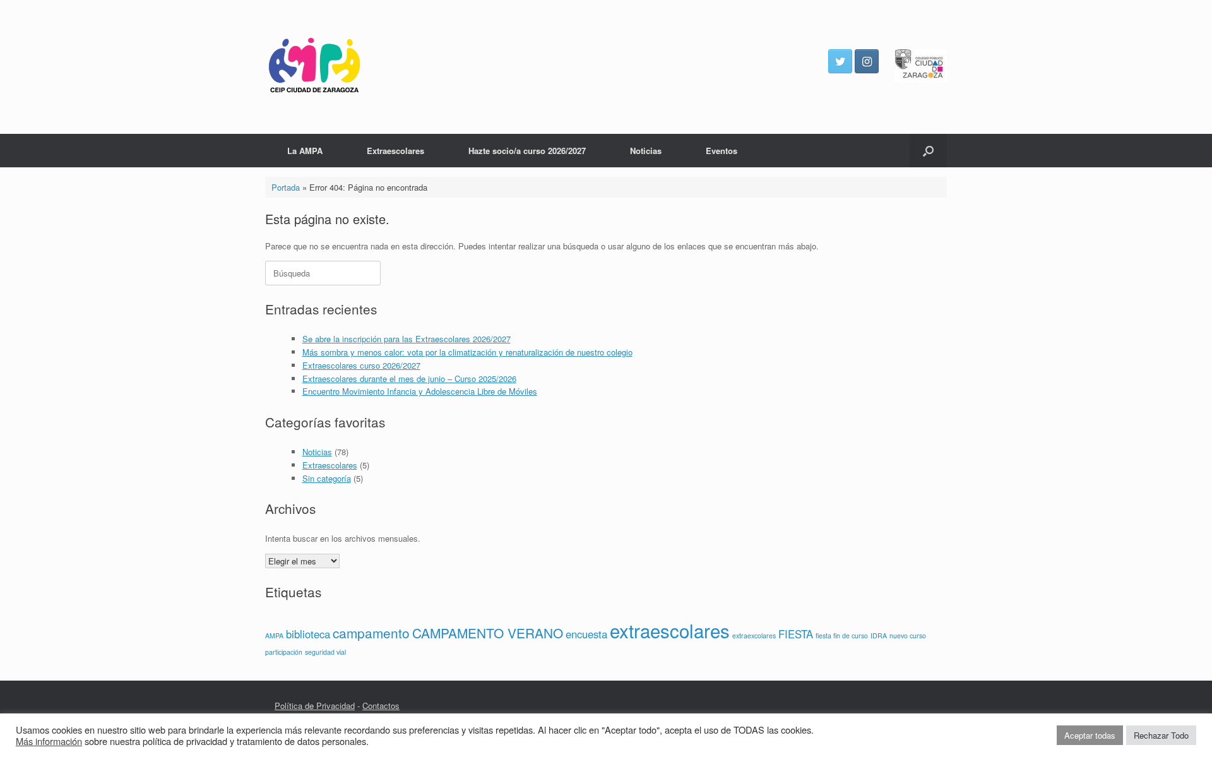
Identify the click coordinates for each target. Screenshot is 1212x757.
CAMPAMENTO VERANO (487, 632)
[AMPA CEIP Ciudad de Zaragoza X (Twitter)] (840, 61)
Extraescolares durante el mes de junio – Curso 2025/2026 (409, 378)
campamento (371, 632)
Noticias (646, 151)
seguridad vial (325, 652)
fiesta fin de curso (842, 635)
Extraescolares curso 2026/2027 (361, 365)
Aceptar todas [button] (1089, 735)
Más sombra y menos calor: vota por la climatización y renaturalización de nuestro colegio (467, 352)
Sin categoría (326, 478)
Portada (285, 187)
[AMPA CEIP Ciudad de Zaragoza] (315, 66)
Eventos (721, 151)
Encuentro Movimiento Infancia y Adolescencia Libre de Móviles (419, 391)
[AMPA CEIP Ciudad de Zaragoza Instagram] (867, 61)
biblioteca (308, 633)
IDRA (878, 635)
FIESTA (795, 633)
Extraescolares (395, 151)
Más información (49, 741)
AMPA (274, 635)
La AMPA (305, 151)
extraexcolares (754, 635)
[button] (928, 150)
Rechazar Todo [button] (1161, 735)
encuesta (586, 633)
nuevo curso (907, 635)
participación (283, 652)
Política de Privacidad (315, 706)
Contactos (381, 706)
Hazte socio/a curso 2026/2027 (527, 151)
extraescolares (670, 630)
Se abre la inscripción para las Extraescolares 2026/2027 (406, 339)
